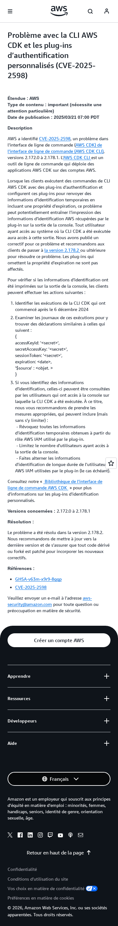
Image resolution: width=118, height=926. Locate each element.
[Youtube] (60, 835)
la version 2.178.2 (62, 250)
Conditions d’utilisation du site (38, 879)
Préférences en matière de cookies (41, 897)
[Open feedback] (111, 463)
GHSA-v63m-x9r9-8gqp (38, 579)
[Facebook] (20, 835)
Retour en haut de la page (55, 852)
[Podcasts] (70, 835)
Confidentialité (22, 869)
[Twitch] (50, 835)
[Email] (80, 835)
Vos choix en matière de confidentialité (46, 888)
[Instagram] (40, 835)
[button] (59, 640)
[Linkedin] (30, 835)
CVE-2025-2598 (54, 138)
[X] (10, 835)
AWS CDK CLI (77, 157)
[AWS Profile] (106, 11)
